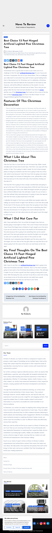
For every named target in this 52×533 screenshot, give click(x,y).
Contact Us (6, 461)
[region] (17, 523)
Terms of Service (7, 472)
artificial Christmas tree (27, 73)
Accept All (26, 527)
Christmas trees (21, 92)
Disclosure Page (7, 464)
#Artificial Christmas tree (11, 53)
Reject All (18, 527)
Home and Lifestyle (8, 330)
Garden (8, 491)
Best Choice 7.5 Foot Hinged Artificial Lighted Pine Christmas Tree (24, 44)
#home (28, 54)
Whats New (8, 506)
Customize (8, 527)
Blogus (31, 531)
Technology (16, 504)
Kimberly (10, 51)
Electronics (9, 504)
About (5, 457)
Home (5, 37)
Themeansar (39, 531)
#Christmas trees (22, 54)
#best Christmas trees (11, 54)
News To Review (25, 24)
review (42, 90)
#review (32, 54)
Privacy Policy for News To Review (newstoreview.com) (17, 468)
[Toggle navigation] (3, 26)
